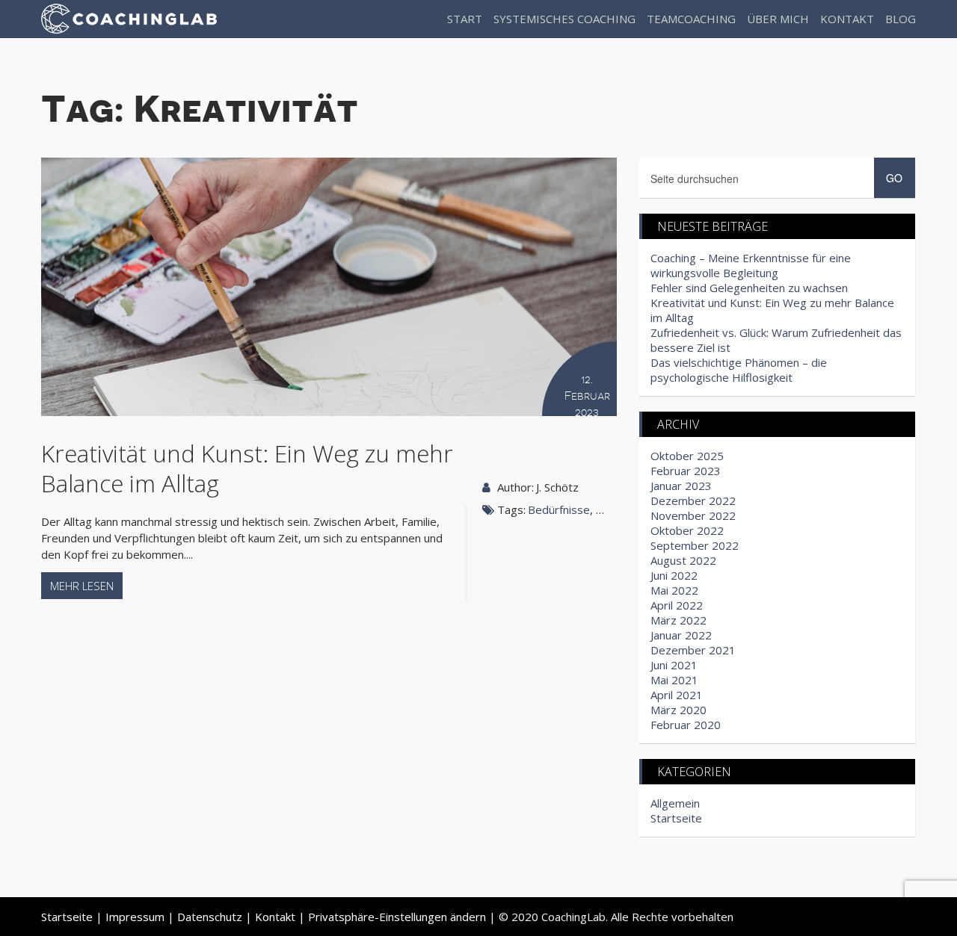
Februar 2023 (685, 470)
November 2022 (693, 515)
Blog (900, 18)
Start (464, 18)
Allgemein (675, 803)
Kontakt (847, 18)
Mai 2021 (674, 679)
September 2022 (694, 545)
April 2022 (676, 605)
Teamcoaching (691, 18)
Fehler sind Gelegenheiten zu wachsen (749, 287)
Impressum (134, 916)
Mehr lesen (82, 585)
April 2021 (676, 694)
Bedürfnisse (559, 509)
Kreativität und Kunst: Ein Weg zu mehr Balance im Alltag (247, 468)
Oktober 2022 (687, 530)
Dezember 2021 (693, 649)
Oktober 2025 (687, 455)
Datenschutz (209, 916)
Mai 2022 (674, 590)
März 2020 (678, 709)
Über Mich (778, 18)
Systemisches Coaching (564, 18)
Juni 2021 (674, 664)
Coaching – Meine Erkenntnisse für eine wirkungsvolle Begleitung (750, 265)
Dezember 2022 (693, 500)
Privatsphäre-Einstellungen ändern (397, 916)
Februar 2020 (685, 724)
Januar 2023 (681, 485)
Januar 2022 (681, 634)
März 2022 (678, 620)
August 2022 (683, 560)
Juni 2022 (674, 575)
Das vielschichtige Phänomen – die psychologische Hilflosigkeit (738, 370)
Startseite (676, 818)
